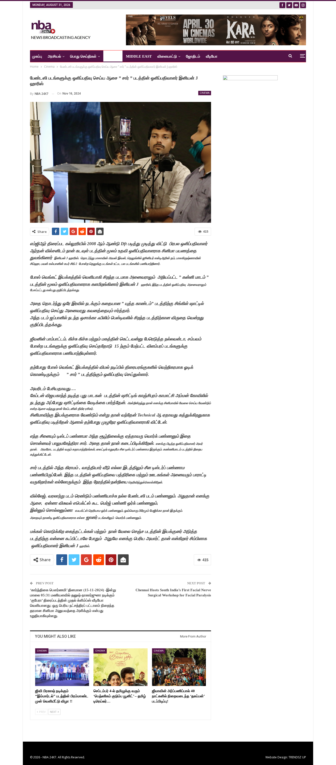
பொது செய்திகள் (83, 56)
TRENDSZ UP (297, 757)
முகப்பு (37, 56)
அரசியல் (54, 56)
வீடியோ (211, 56)
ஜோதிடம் (193, 56)
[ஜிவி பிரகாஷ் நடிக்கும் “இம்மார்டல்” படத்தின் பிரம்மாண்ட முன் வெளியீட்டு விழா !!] (62, 667)
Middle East (139, 56)
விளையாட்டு (167, 56)
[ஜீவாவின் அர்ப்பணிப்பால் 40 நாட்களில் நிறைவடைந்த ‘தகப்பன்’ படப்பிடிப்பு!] (179, 667)
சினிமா (111, 56)
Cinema (205, 93)
